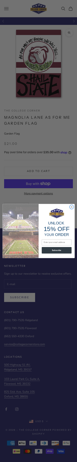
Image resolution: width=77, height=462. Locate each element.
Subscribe (56, 250)
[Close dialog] (71, 207)
